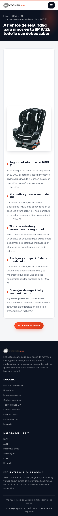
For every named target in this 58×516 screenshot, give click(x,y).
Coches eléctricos (12, 400)
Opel (5, 458)
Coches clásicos (11, 409)
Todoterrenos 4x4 (12, 404)
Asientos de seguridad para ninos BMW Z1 (27, 19)
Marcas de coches (12, 395)
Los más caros (10, 414)
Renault (7, 463)
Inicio (5, 16)
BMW (14, 16)
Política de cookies (35, 508)
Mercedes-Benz (11, 448)
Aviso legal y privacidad (16, 508)
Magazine (8, 424)
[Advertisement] (29, 80)
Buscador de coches (13, 385)
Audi (5, 444)
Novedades (8, 390)
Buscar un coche (30, 325)
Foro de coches (10, 419)
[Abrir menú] (51, 5)
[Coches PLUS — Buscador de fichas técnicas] (14, 5)
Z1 (22, 16)
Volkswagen (9, 453)
